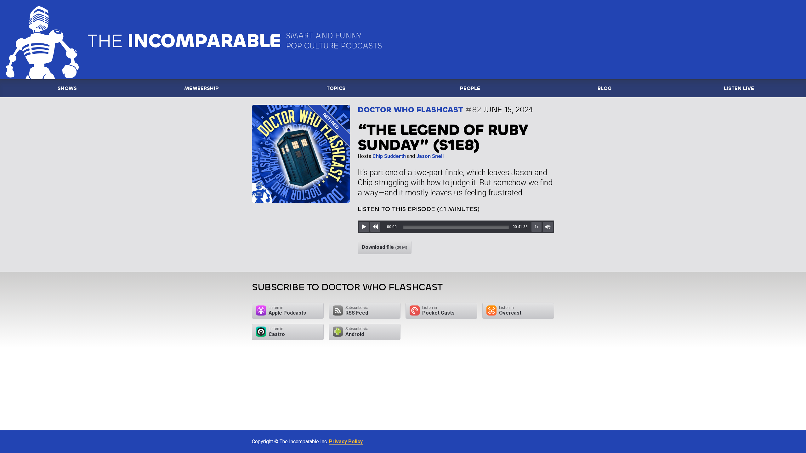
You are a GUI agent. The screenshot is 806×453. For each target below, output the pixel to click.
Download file (384, 247)
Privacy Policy (346, 442)
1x (537, 227)
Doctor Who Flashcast (410, 109)
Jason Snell (430, 156)
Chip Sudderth (389, 156)
